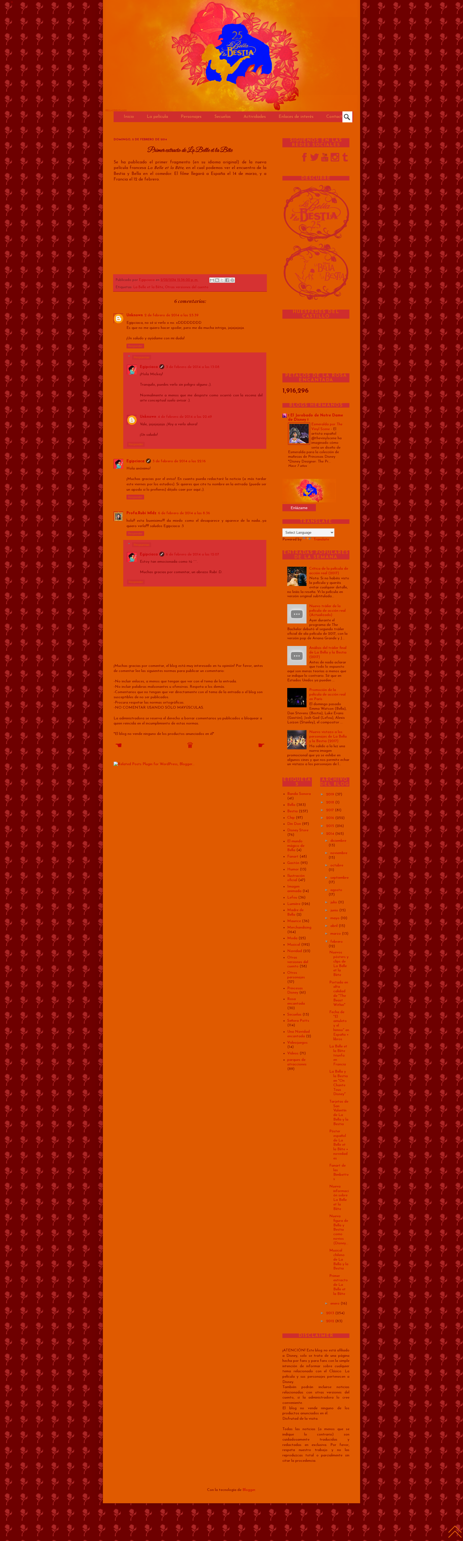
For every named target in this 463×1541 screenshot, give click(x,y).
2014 (330, 834)
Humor (293, 869)
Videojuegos (297, 1043)
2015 (330, 826)
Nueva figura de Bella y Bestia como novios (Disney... (338, 1229)
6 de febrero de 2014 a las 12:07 (192, 554)
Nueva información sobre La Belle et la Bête (339, 1198)
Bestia (292, 811)
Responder (135, 346)
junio (334, 910)
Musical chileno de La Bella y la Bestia (338, 1260)
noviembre (338, 853)
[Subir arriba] (455, 1532)
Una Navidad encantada (298, 1034)
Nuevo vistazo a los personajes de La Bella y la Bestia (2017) (328, 736)
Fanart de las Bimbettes (339, 1172)
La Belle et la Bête (148, 287)
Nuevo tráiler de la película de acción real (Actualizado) (327, 610)
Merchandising (299, 928)
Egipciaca (147, 280)
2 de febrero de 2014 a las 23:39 (171, 315)
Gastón (293, 863)
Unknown (134, 315)
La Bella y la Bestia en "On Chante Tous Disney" (338, 1083)
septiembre (339, 878)
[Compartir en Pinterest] (232, 280)
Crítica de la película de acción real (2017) (328, 571)
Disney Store (297, 830)
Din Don (294, 824)
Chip (291, 818)
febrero (336, 942)
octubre (336, 865)
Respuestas (142, 357)
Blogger (248, 1490)
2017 (330, 810)
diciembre (338, 841)
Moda (292, 938)
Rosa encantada (296, 1001)
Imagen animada (294, 889)
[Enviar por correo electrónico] (212, 280)
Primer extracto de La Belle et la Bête (338, 1285)
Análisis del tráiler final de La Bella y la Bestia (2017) (327, 652)
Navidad (294, 951)
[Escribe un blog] (217, 280)
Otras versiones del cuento (186, 287)
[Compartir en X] (222, 280)
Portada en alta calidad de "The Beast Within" (338, 993)
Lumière (293, 904)
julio (334, 902)
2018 (330, 802)
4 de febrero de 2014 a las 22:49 (185, 417)
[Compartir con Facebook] (227, 280)
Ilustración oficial (296, 878)
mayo (335, 918)
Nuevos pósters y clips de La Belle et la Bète (339, 963)
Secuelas (294, 1015)
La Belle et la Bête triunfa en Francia (338, 1055)
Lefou (292, 898)
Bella (291, 805)
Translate (321, 540)
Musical (293, 945)
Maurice (294, 921)
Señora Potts (298, 1021)
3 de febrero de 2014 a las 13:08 (192, 367)
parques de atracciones (297, 1062)
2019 (330, 794)
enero (335, 1304)
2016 (330, 818)
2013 (330, 1313)
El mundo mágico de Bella (295, 845)
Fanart (292, 857)
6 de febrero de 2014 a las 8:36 (184, 513)
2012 (330, 1321)
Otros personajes (296, 975)
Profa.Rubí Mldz (141, 513)
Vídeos (292, 1053)
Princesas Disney (295, 990)
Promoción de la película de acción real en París (327, 694)
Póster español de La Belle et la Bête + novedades (338, 1144)
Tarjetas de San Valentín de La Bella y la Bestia (338, 1113)
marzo (336, 934)
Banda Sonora (299, 794)
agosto (336, 890)
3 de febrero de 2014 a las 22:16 (179, 461)
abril (334, 926)
